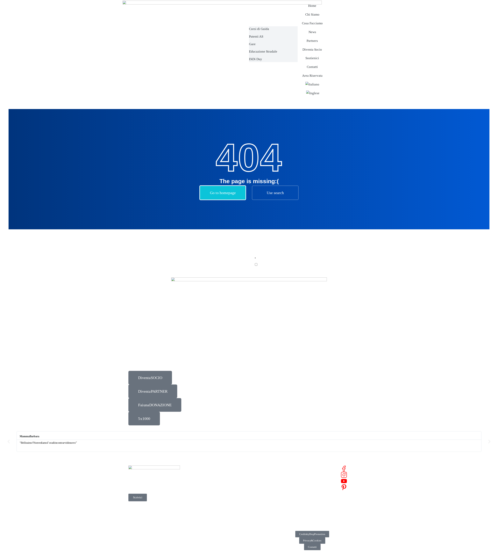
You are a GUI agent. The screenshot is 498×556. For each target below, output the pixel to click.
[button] (8, 441)
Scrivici (137, 497)
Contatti (312, 546)
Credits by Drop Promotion (312, 534)
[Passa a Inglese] (312, 93)
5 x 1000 (144, 418)
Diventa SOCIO (150, 378)
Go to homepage (223, 193)
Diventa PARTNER (152, 391)
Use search (275, 193)
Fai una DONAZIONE (155, 405)
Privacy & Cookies (312, 540)
